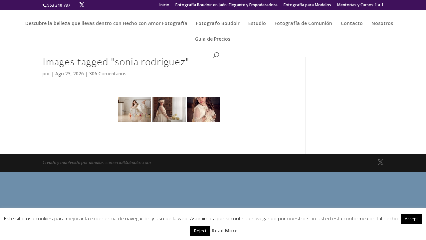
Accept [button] (411, 219)
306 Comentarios (107, 73)
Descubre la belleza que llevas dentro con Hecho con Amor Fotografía (106, 23)
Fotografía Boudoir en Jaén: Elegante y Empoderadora (226, 5)
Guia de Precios (212, 39)
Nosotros (382, 23)
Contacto (352, 23)
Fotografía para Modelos (307, 5)
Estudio (257, 23)
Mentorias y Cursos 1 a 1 (360, 5)
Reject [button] (200, 231)
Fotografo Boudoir (218, 23)
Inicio (164, 5)
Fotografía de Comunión (303, 23)
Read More (225, 230)
